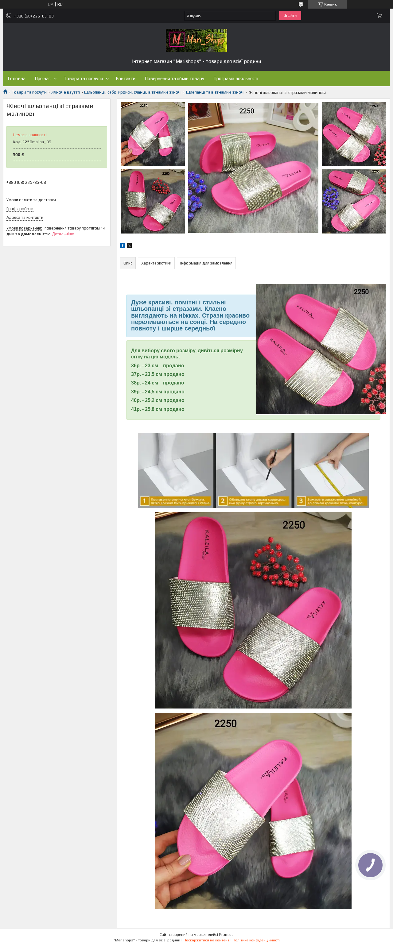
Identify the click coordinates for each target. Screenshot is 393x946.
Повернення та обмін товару (174, 78)
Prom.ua (226, 934)
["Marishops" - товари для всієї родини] (196, 40)
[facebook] (122, 246)
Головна (16, 78)
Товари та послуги (83, 78)
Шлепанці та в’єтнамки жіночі (215, 92)
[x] (129, 246)
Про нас (43, 78)
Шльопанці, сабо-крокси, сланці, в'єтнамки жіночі (132, 92)
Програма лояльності (235, 78)
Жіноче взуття (65, 92)
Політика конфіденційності (256, 940)
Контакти (125, 78)
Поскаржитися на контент (206, 940)
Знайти (290, 15)
